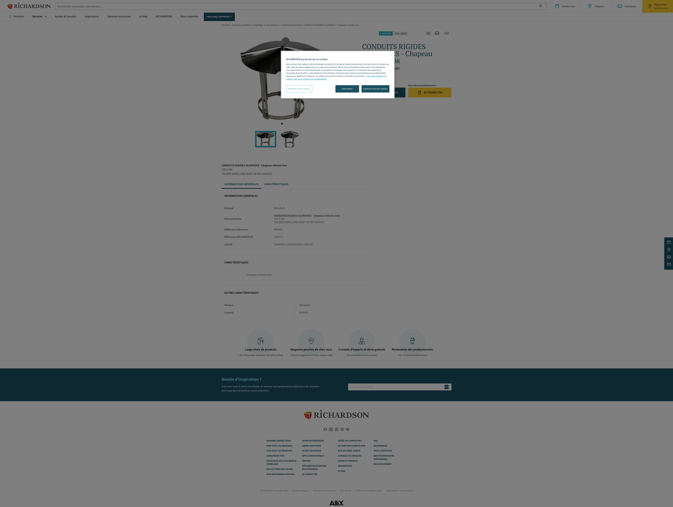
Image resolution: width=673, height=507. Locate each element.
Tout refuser (347, 88)
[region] (338, 75)
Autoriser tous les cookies (375, 88)
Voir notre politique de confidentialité (310, 79)
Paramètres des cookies (299, 88)
